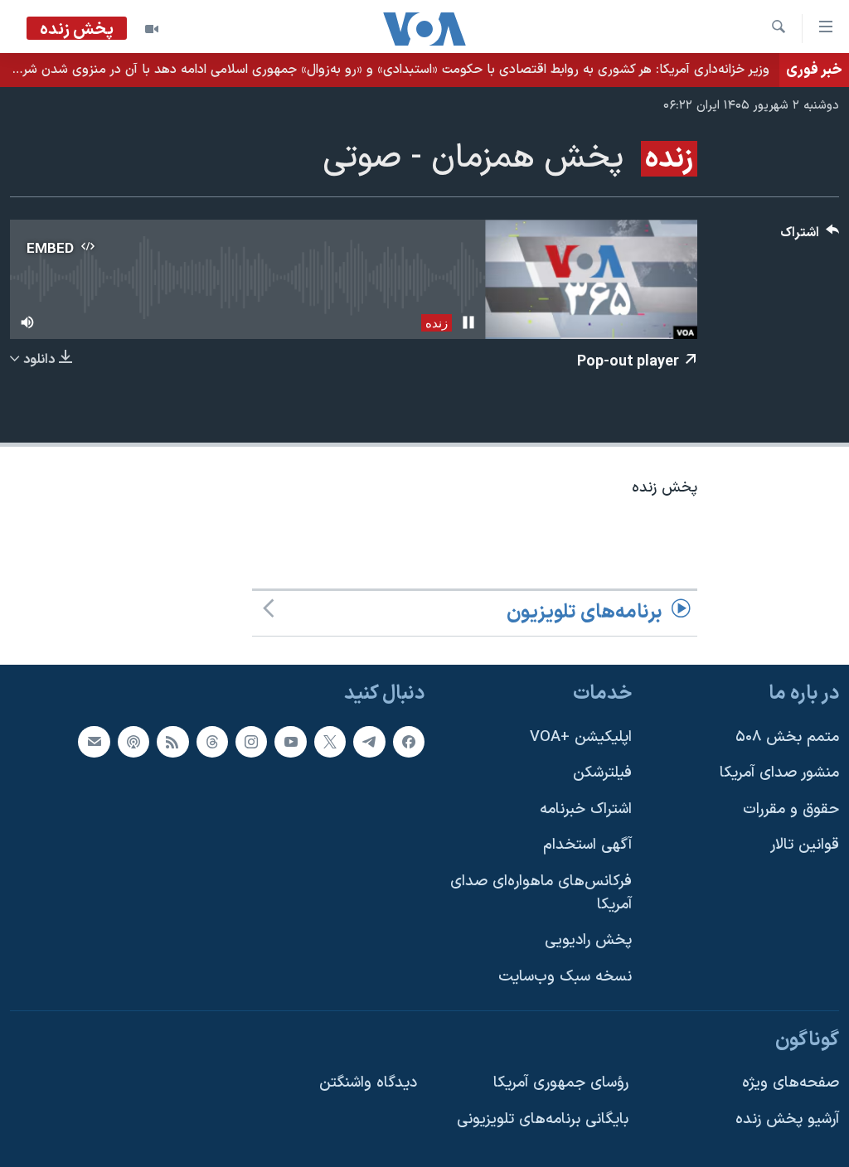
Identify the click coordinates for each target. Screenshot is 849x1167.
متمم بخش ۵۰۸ (787, 736)
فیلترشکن (602, 773)
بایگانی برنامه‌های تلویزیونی (542, 1119)
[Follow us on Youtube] (290, 741)
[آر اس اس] (172, 741)
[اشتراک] (93, 741)
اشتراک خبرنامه (586, 809)
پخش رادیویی (588, 940)
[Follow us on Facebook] (408, 741)
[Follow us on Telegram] (369, 741)
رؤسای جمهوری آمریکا (560, 1083)
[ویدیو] (152, 29)
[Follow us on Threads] (212, 741)
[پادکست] (133, 741)
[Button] (810, 237)
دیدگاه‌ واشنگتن (368, 1083)
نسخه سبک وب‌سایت (565, 977)
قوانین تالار (804, 845)
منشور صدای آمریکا (779, 773)
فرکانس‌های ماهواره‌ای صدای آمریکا (541, 893)
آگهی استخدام (587, 845)
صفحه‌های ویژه (790, 1083)
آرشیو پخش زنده (787, 1119)
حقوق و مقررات (791, 809)
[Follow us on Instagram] (251, 741)
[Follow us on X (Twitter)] (330, 741)
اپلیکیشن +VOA (581, 736)
